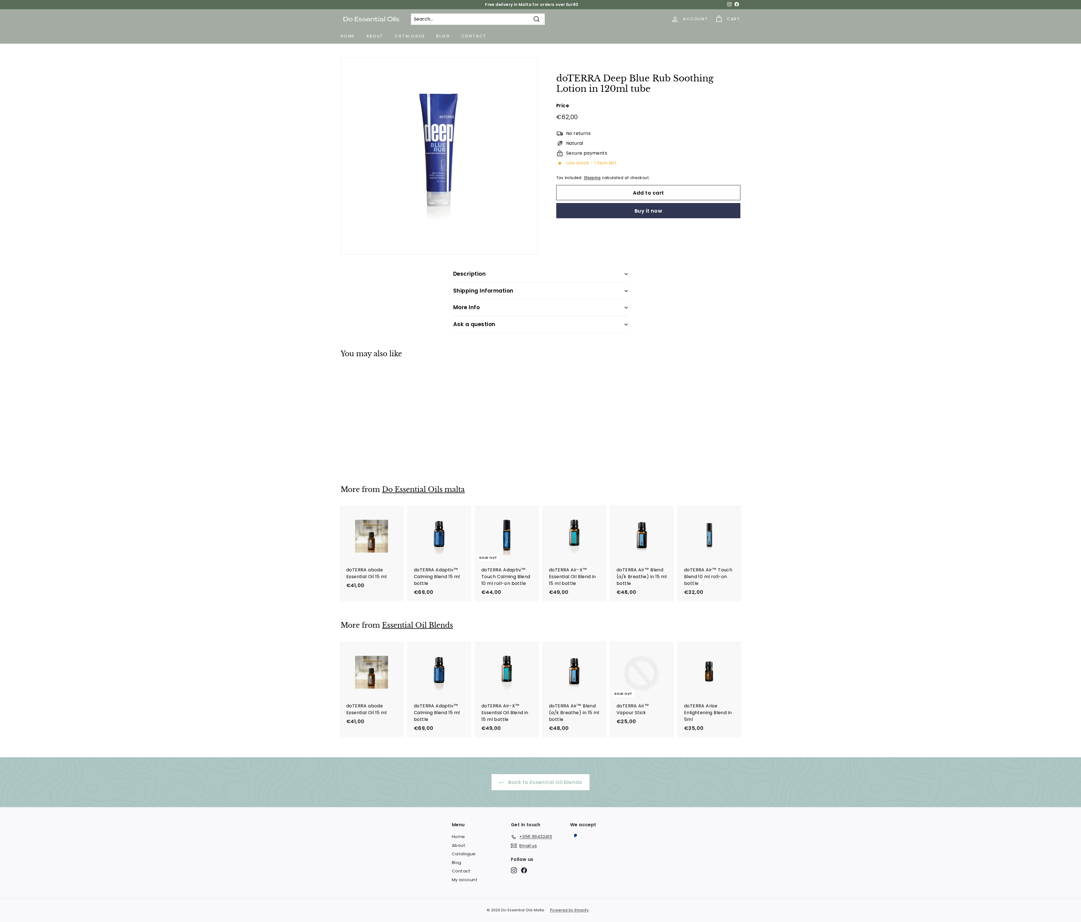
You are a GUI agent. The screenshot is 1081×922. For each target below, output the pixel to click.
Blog (443, 36)
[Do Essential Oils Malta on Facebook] (524, 870)
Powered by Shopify (569, 910)
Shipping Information (483, 291)
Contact (474, 36)
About (374, 36)
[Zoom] (439, 156)
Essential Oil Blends (417, 625)
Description (469, 274)
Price (562, 105)
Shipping (592, 178)
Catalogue (410, 36)
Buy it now (648, 210)
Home (348, 36)
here (554, 4)
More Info (466, 307)
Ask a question (474, 324)
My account (464, 880)
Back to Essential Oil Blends (544, 782)
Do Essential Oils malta (423, 489)
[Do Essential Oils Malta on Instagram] (514, 870)
